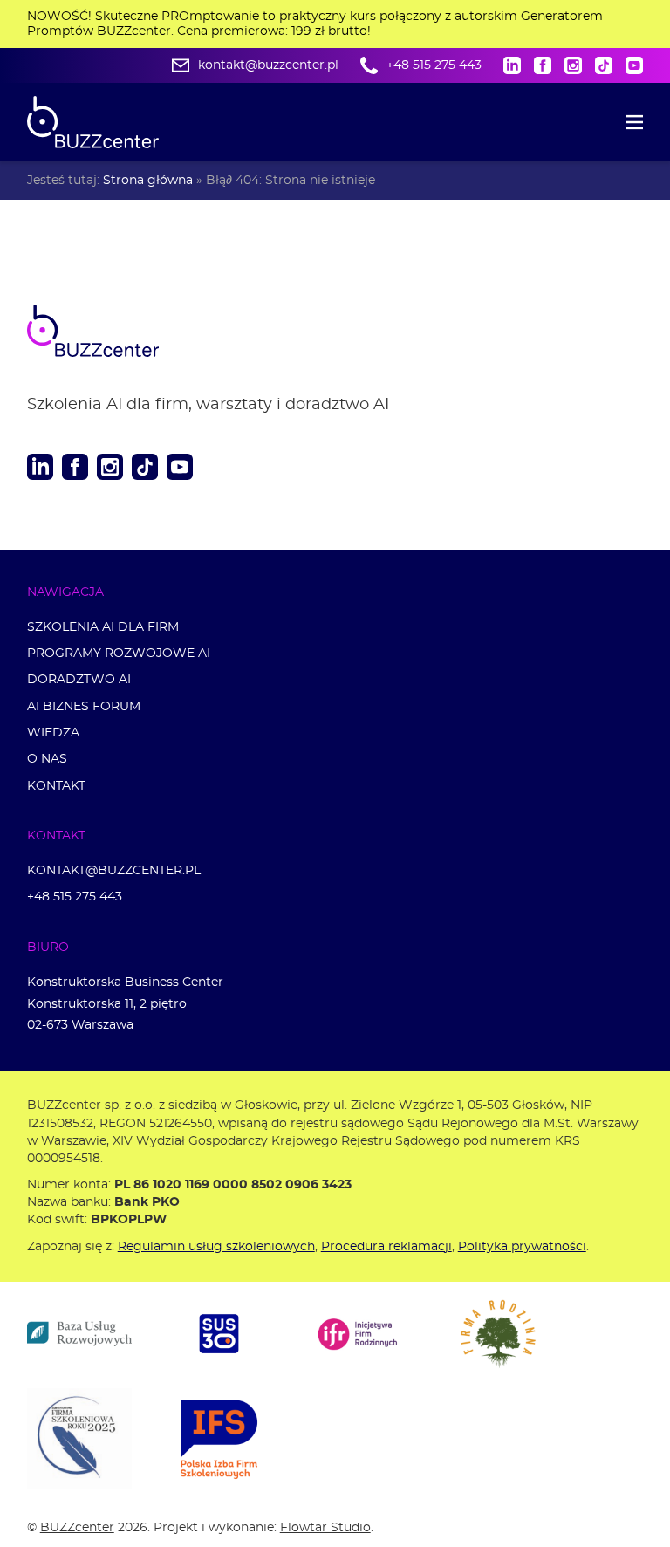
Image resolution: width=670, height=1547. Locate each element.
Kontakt (56, 785)
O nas (47, 758)
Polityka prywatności (522, 1246)
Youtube (634, 65)
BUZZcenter (77, 1527)
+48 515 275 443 (434, 65)
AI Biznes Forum (83, 706)
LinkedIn (512, 65)
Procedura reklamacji (386, 1246)
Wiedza (53, 732)
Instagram (573, 65)
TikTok (603, 65)
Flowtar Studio (325, 1527)
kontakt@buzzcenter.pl (268, 65)
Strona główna (148, 180)
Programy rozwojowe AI (118, 653)
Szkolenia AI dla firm (103, 626)
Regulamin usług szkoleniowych (216, 1246)
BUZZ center (114, 331)
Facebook (542, 65)
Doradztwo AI (79, 679)
